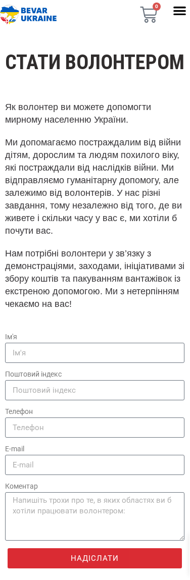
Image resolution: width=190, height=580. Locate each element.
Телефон (19, 411)
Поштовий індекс (33, 374)
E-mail (14, 449)
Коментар (21, 486)
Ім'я (11, 337)
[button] (179, 10)
